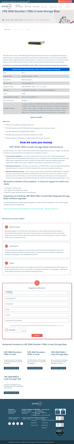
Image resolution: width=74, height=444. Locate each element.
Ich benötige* (7, 291)
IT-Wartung (28, 6)
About (60, 6)
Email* (7, 309)
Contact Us (67, 6)
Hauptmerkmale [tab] (17, 29)
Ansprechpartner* (8, 298)
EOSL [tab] (27, 29)
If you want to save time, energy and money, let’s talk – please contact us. (31, 209)
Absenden (37, 335)
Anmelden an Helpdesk (66, 1)
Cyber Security (34, 425)
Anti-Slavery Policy (46, 415)
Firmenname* (8, 304)
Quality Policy (45, 425)
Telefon (8, 315)
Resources (36, 7)
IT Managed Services (36, 415)
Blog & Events (53, 6)
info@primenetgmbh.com (14, 417)
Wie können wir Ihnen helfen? (8, 320)
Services (33, 409)
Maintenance (34, 422)
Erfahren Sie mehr (10, 368)
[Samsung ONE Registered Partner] (59, 433)
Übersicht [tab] (7, 29)
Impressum (44, 427)
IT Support (33, 412)
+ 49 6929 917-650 (26, 419)
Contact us (44, 412)
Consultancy (34, 420)
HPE (12, 20)
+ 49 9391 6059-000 (13, 419)
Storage (7, 20)
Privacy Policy (45, 422)
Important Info (45, 409)
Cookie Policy (45, 417)
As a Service (33, 417)
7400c (20, 20)
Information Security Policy (48, 420)
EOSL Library (44, 6)
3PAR (16, 20)
